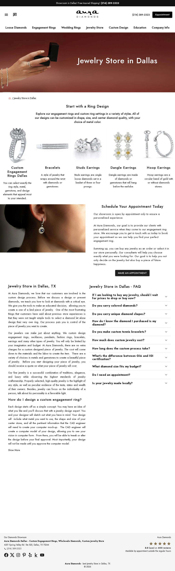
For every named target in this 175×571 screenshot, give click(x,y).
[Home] (9, 98)
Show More (14, 450)
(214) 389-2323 (141, 14)
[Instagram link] (18, 555)
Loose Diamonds (16, 28)
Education (140, 28)
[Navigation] (6, 14)
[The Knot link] (36, 555)
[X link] (12, 555)
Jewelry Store (94, 28)
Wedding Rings (71, 28)
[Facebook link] (6, 555)
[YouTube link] (42, 555)
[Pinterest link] (24, 555)
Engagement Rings (44, 28)
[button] (130, 296)
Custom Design (118, 28)
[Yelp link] (30, 555)
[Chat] (14, 14)
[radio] (151, 544)
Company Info (161, 28)
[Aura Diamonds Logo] (87, 17)
